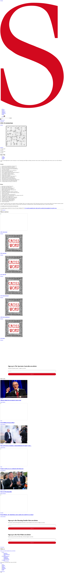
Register (1, 571)
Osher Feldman (2, 402)
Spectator (1, 0)
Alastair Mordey (3, 424)
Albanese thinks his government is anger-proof (10, 400)
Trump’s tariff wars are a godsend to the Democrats (11, 468)
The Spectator (2, 547)
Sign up (32, 374)
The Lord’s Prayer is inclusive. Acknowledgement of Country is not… (15, 445)
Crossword (2, 121)
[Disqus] (32, 352)
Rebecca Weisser (3, 493)
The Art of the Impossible (6, 491)
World (1, 420)
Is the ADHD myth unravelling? (7, 422)
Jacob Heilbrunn (3, 470)
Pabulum (1, 147)
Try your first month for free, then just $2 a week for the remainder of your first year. (41, 208)
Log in (4, 571)
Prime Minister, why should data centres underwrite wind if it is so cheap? (16, 514)
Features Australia (2, 489)
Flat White (1, 398)
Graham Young (2, 447)
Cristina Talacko (3, 516)
